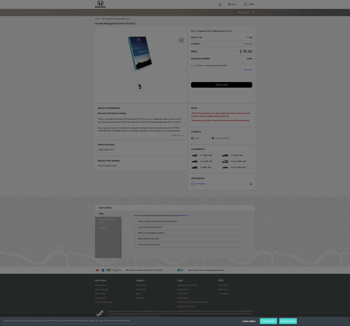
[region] (175, 321)
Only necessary (268, 321)
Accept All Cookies (288, 321)
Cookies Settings (249, 321)
